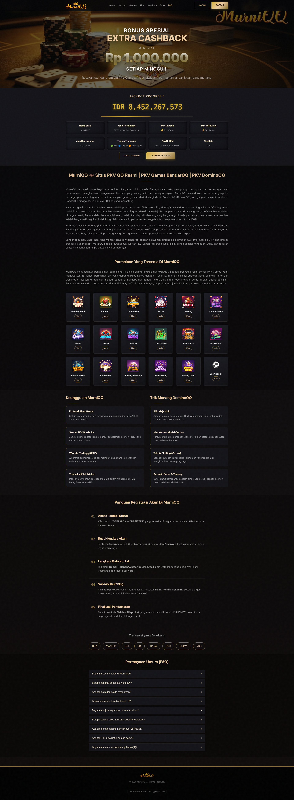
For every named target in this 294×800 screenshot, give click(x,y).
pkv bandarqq (130, 239)
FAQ (170, 5)
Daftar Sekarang (161, 156)
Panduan (152, 5)
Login (202, 5)
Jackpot (122, 5)
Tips (142, 5)
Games (133, 5)
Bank (162, 5)
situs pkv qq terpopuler (187, 189)
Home (112, 5)
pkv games (123, 197)
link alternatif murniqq (121, 211)
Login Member (132, 156)
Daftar (220, 5)
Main (78, 316)
